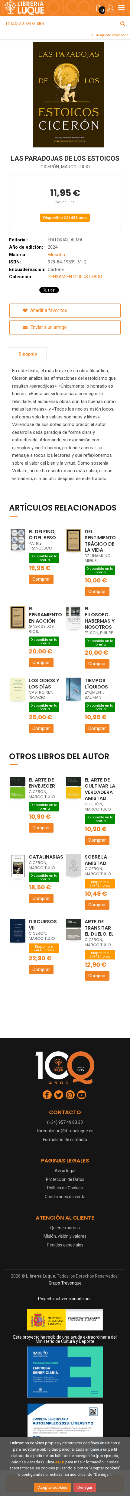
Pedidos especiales (65, 1245)
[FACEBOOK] (47, 1094)
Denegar (84, 1487)
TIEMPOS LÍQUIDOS (96, 683)
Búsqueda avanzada (111, 35)
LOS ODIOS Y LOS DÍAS (44, 683)
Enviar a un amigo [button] (48, 327)
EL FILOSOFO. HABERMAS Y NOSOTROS (100, 618)
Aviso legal (65, 1170)
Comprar (41, 579)
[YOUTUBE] (81, 1094)
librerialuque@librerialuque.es (65, 1130)
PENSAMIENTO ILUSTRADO (75, 276)
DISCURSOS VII (43, 924)
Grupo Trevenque (65, 1283)
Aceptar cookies (52, 1487)
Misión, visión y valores (65, 1236)
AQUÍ (59, 1462)
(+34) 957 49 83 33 (65, 1122)
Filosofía (56, 254)
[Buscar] (122, 23)
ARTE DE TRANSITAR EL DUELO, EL (99, 927)
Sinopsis (27, 354)
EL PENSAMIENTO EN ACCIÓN (45, 614)
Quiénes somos (65, 1227)
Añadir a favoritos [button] (48, 310)
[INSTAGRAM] (70, 1094)
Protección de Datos (65, 1179)
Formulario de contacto (65, 1139)
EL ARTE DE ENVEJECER (42, 783)
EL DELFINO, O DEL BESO (42, 534)
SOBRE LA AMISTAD (96, 860)
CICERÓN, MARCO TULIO (65, 166)
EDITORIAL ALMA (65, 240)
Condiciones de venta (65, 1196)
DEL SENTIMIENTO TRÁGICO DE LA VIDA (100, 541)
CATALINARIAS (46, 856)
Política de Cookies (65, 1187)
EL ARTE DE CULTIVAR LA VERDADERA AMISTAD (100, 789)
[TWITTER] (58, 1094)
